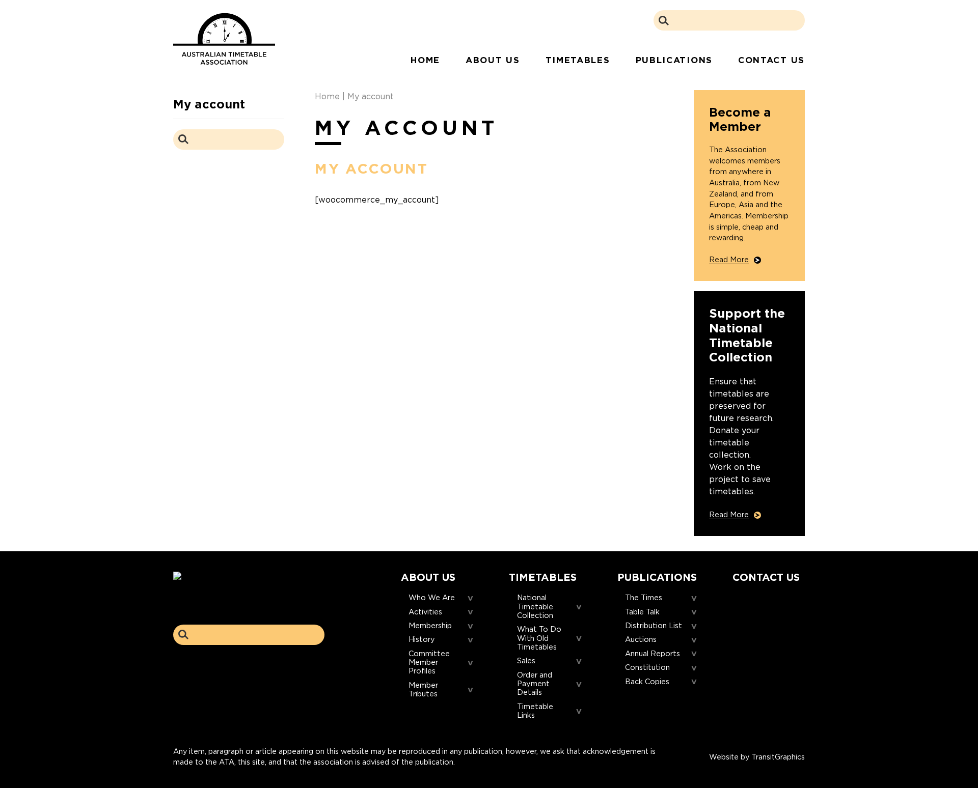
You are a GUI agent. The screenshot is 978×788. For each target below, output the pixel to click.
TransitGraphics (778, 756)
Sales (526, 661)
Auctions (641, 639)
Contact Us (771, 60)
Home (425, 60)
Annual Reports (652, 654)
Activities (425, 612)
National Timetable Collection (535, 607)
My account (209, 104)
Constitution (647, 667)
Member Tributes (423, 689)
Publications (674, 60)
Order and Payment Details (534, 684)
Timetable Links (535, 711)
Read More (729, 259)
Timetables (578, 60)
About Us (493, 60)
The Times (643, 598)
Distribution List (653, 626)
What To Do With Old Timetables (539, 638)
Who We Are (432, 598)
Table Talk (642, 612)
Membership (430, 626)
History (422, 639)
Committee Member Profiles (429, 663)
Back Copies (647, 682)
